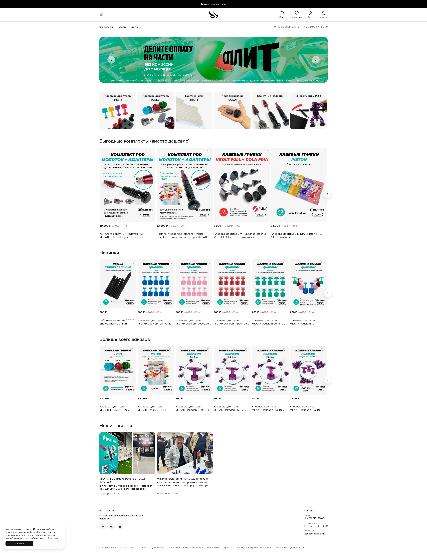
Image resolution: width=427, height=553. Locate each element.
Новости (121, 26)
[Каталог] (101, 15)
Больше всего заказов (124, 339)
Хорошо (19, 543)
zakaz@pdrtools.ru (314, 533)
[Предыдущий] (111, 60)
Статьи (134, 26)
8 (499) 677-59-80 (314, 518)
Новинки (109, 252)
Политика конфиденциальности (254, 547)
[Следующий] (327, 194)
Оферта (227, 547)
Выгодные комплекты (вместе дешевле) (144, 141)
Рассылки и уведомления (290, 547)
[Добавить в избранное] (151, 151)
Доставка (158, 547)
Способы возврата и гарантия (185, 547)
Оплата (144, 547)
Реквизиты (213, 547)
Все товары (106, 26)
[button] (296, 14)
